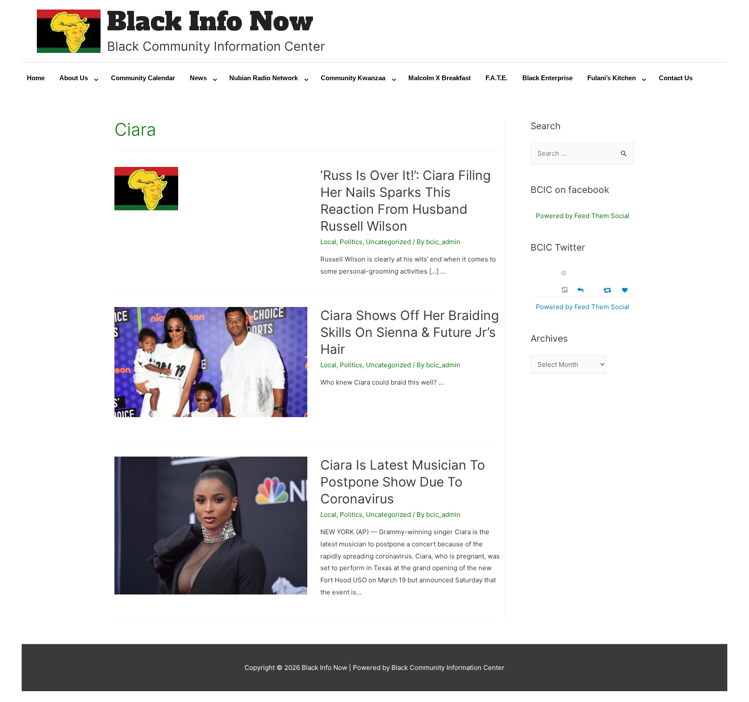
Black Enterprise (547, 78)
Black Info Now (210, 21)
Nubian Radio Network (263, 78)
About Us (73, 78)
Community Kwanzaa (353, 78)
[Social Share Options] (565, 290)
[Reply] (580, 289)
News (198, 78)
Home (36, 78)
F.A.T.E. (496, 78)
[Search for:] (582, 153)
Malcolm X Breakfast (439, 78)
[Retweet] (608, 290)
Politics (351, 242)
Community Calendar (143, 78)
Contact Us (676, 78)
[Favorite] (626, 290)
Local (328, 242)
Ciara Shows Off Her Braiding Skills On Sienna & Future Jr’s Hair (409, 332)
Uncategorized (388, 242)
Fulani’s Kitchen (611, 78)
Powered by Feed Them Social (582, 216)
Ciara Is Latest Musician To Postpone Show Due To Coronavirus (402, 481)
